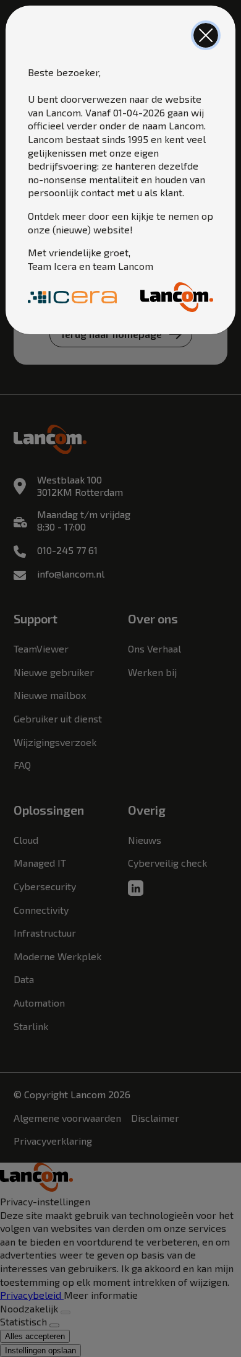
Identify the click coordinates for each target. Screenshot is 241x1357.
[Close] (205, 35)
